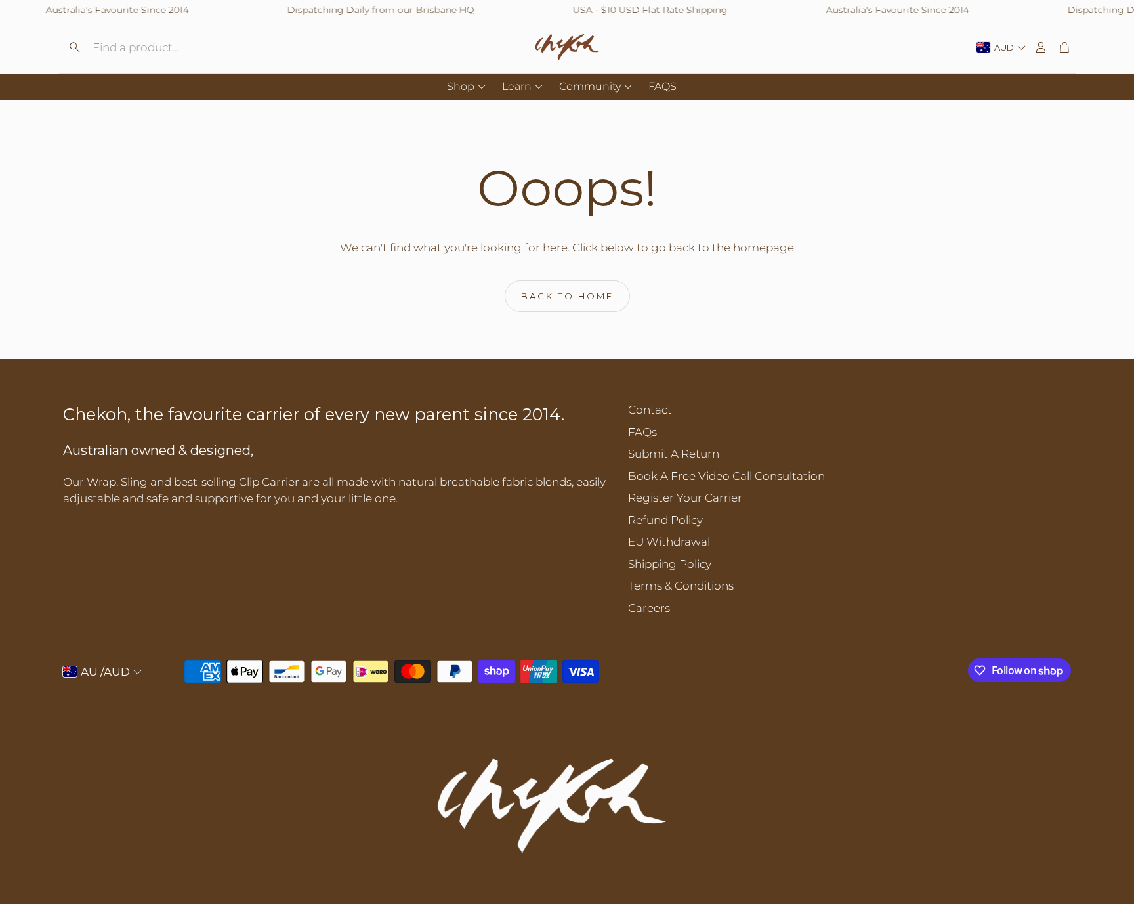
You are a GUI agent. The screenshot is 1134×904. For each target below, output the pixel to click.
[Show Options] (465, 537)
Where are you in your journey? (387, 504)
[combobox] (397, 537)
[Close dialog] (806, 291)
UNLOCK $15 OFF (562, 535)
